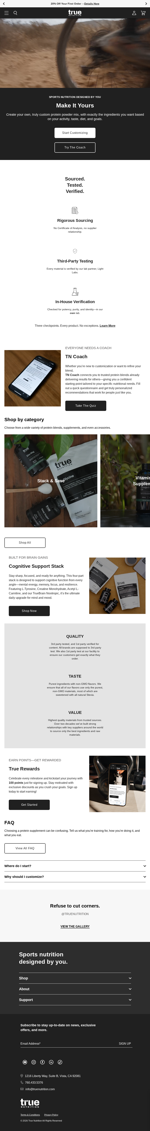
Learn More (107, 325)
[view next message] (146, 3)
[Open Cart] (143, 13)
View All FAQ (25, 848)
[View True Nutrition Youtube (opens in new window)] (24, 1062)
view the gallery (75, 926)
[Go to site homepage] (29, 1103)
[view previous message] (4, 3)
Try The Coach (74, 147)
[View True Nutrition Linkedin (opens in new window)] (51, 1062)
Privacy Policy (51, 1115)
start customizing (75, 132)
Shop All (28, 543)
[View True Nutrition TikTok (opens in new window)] (60, 1062)
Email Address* (30, 1043)
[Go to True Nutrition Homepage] (74, 12)
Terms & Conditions (30, 1115)
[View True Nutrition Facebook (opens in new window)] (42, 1062)
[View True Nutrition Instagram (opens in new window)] (33, 1062)
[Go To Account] (134, 13)
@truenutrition (75, 914)
